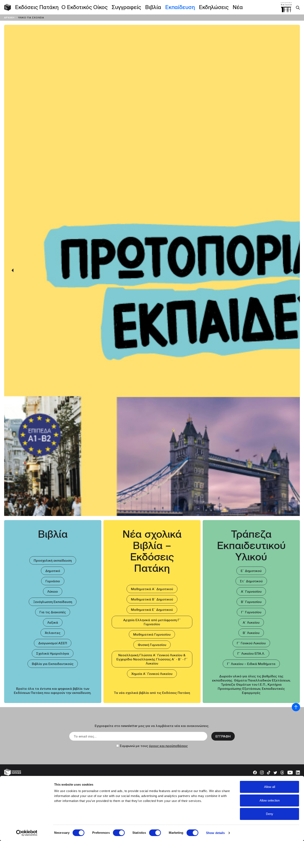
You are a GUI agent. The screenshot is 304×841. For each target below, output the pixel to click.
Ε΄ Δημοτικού (251, 571)
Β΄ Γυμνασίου (251, 602)
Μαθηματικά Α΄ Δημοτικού (152, 589)
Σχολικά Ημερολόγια (52, 653)
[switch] (119, 832)
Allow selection (270, 800)
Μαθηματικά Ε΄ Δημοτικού (152, 610)
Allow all (269, 787)
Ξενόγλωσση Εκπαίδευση (52, 602)
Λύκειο (52, 591)
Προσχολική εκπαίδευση (53, 560)
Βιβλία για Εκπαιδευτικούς (52, 664)
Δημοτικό (52, 571)
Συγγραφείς (126, 7)
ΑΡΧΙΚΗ (9, 17)
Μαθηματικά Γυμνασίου (152, 634)
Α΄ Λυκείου (251, 622)
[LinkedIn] (298, 772)
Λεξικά (52, 622)
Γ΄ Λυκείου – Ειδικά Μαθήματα (251, 664)
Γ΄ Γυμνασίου (251, 612)
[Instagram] (262, 772)
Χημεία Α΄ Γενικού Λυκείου (151, 674)
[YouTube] (290, 772)
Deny (269, 814)
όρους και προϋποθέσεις (168, 746)
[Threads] (282, 772)
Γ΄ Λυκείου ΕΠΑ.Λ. (251, 653)
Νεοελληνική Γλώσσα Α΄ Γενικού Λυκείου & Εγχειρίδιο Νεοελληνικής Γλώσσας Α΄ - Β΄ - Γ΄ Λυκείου (152, 659)
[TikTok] (268, 772)
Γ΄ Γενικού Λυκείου (251, 643)
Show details (215, 833)
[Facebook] (255, 772)
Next (291, 270)
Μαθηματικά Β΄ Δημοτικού (152, 599)
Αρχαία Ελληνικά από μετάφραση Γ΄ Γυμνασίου (152, 622)
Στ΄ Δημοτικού (251, 581)
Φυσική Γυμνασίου (152, 645)
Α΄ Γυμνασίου (251, 591)
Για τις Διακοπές (52, 612)
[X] (275, 772)
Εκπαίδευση (180, 7)
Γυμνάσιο (52, 581)
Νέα (238, 7)
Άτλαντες (52, 633)
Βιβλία (153, 7)
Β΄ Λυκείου (251, 633)
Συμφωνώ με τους (154, 746)
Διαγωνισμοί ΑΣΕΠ (52, 643)
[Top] (296, 707)
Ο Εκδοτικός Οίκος (84, 7)
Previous (12, 270)
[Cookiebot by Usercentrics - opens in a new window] (27, 833)
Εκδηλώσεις (214, 7)
